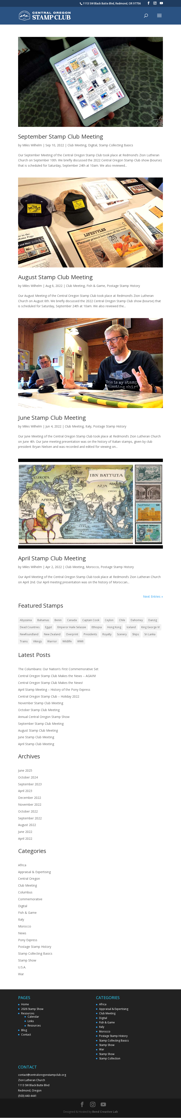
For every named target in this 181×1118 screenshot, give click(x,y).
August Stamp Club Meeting (55, 277)
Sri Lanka (149, 634)
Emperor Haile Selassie (71, 627)
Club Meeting (77, 145)
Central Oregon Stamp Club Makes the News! (50, 683)
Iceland (131, 627)
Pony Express (27, 940)
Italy (88, 426)
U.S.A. (22, 967)
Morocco (92, 567)
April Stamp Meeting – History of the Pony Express (54, 689)
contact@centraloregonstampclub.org (42, 1075)
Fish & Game (96, 286)
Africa (22, 865)
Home (25, 1004)
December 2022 (29, 798)
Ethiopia (97, 627)
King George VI (150, 627)
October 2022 (28, 811)
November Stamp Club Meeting (40, 703)
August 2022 (27, 825)
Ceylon (109, 620)
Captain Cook (90, 620)
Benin (58, 620)
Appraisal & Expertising (34, 872)
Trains (24, 641)
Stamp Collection (109, 1058)
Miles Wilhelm (32, 145)
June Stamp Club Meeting (52, 418)
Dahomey (137, 620)
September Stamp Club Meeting (60, 136)
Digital (92, 145)
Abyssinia (26, 620)
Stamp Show (27, 960)
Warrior (52, 641)
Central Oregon (29, 878)
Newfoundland (29, 634)
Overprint (72, 634)
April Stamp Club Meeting (52, 558)
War (21, 974)
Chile (122, 620)
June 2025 (25, 770)
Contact (26, 1034)
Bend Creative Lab (105, 1112)
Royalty (106, 634)
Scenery (122, 634)
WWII (80, 641)
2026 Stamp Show (32, 1009)
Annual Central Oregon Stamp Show (44, 717)
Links (31, 1021)
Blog (24, 1030)
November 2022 (29, 804)
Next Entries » (153, 596)
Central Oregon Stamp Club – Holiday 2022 (48, 696)
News (22, 933)
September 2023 (30, 784)
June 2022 (25, 832)
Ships (135, 634)
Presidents (90, 634)
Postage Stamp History (123, 286)
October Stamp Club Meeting (39, 710)
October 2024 (28, 777)
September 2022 (30, 818)
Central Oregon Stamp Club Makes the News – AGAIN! (57, 676)
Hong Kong (114, 627)
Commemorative (30, 899)
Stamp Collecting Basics (116, 145)
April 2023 (25, 791)
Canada (72, 620)
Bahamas (43, 620)
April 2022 (25, 838)
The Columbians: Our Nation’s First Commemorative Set (58, 669)
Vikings (37, 641)
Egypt (48, 627)
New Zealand (52, 634)
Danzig (152, 620)
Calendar (33, 1017)
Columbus (25, 892)
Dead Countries (30, 627)
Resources (27, 1013)
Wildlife (67, 641)
